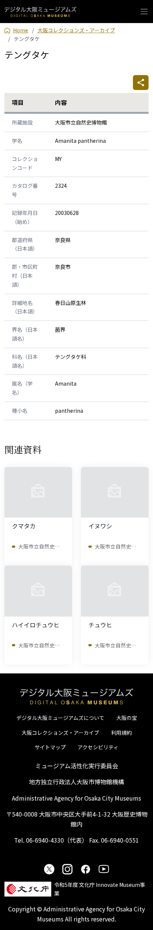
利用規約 (121, 732)
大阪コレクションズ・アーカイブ (60, 732)
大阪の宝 (126, 717)
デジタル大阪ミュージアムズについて (60, 717)
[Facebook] (85, 868)
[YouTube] (103, 868)
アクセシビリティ (98, 747)
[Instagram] (67, 868)
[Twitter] (49, 868)
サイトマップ (50, 747)
